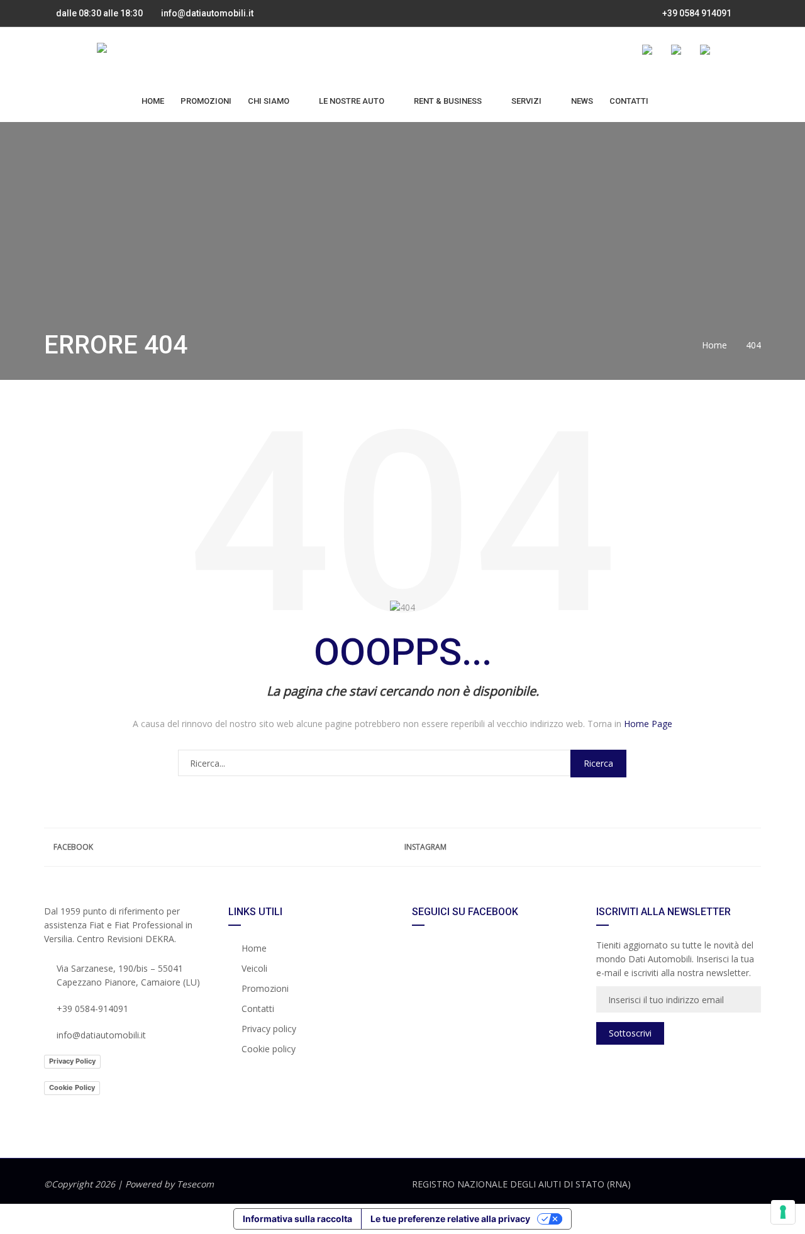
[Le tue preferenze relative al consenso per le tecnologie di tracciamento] (783, 1212)
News (582, 101)
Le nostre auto (351, 101)
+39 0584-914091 (92, 1008)
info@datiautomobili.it (207, 13)
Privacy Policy (72, 1061)
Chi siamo (268, 101)
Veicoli (254, 968)
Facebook (73, 847)
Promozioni (205, 101)
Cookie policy (269, 1049)
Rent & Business (448, 101)
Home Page (648, 724)
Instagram (425, 847)
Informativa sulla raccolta (297, 1218)
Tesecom (195, 1184)
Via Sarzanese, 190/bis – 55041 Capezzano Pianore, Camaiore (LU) (128, 975)
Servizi (526, 101)
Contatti (628, 101)
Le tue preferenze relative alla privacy (450, 1218)
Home (153, 101)
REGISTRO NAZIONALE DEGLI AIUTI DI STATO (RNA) (521, 1184)
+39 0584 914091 (695, 13)
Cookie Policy (72, 1087)
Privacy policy (269, 1029)
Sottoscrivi (630, 1033)
